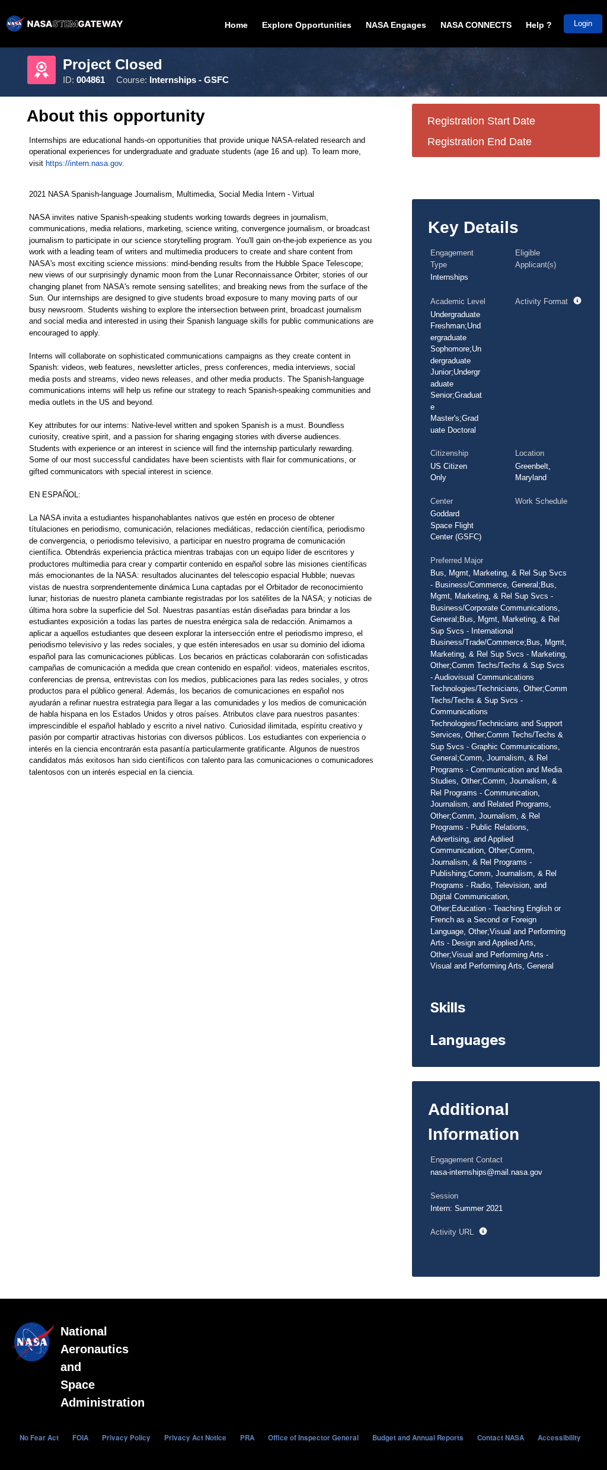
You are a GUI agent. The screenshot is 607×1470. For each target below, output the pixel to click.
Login (583, 23)
